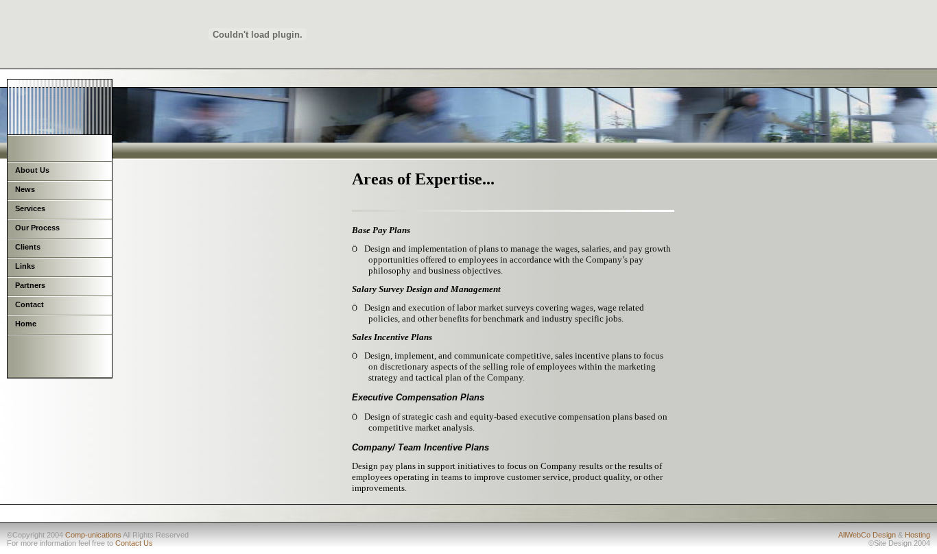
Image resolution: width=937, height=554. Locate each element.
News (25, 189)
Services (30, 208)
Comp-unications (93, 535)
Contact (29, 304)
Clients (27, 247)
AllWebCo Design (867, 535)
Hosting (917, 535)
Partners (30, 285)
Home (25, 324)
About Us (32, 170)
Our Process (37, 228)
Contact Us (134, 543)
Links (25, 266)
